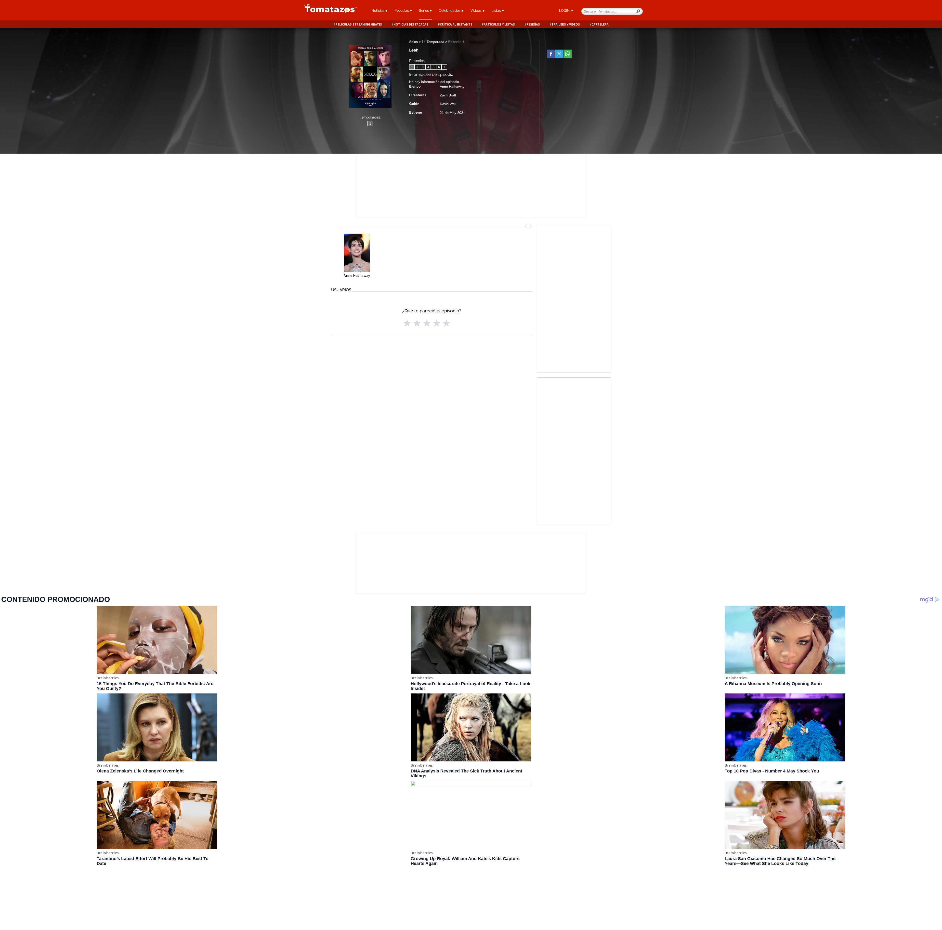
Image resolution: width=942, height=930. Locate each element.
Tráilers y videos (565, 24)
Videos (477, 11)
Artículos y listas (499, 24)
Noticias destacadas (410, 24)
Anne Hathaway (452, 87)
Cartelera (600, 24)
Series (424, 11)
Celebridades (450, 11)
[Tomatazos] (329, 11)
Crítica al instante (456, 24)
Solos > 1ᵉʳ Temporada (427, 42)
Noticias (378, 11)
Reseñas (533, 24)
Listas (497, 11)
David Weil (448, 104)
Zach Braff (448, 95)
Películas (402, 11)
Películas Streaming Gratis (359, 24)
